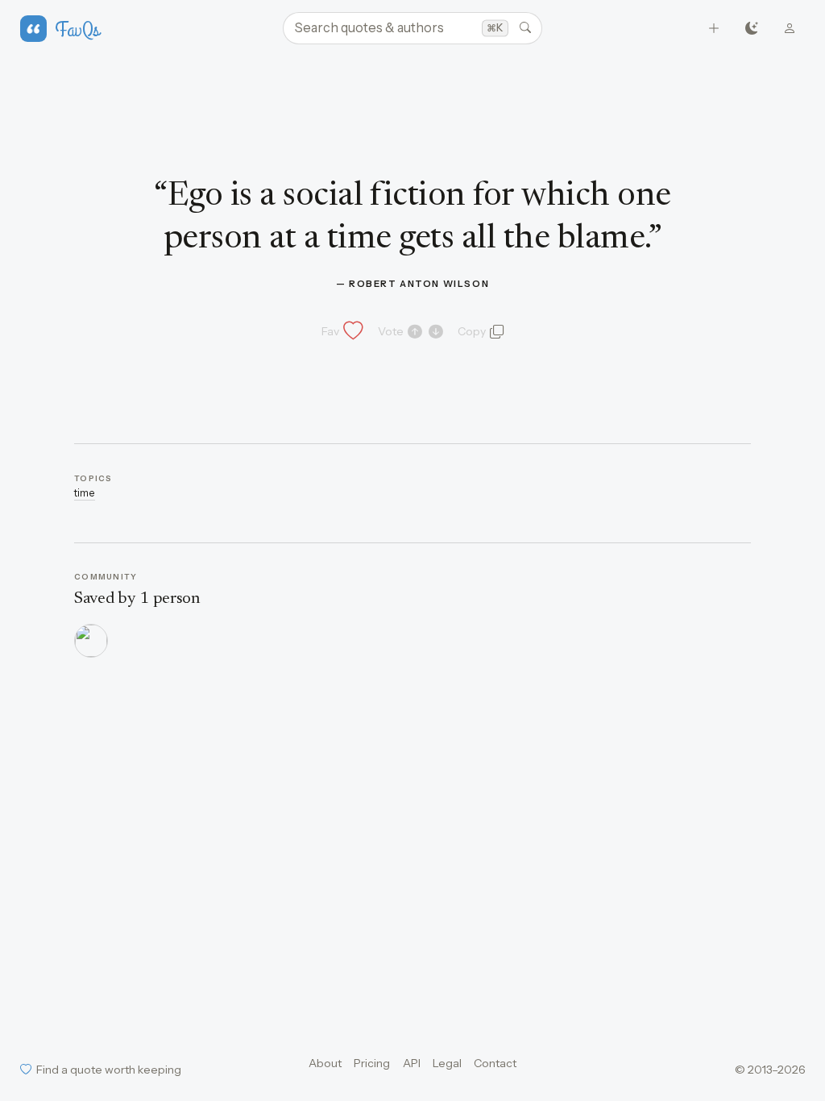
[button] (341, 331)
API (412, 1063)
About (325, 1063)
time (84, 493)
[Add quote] (714, 28)
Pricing (372, 1063)
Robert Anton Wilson (419, 283)
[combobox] (412, 28)
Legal (447, 1063)
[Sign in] (790, 28)
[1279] (91, 641)
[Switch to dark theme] (752, 28)
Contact (495, 1063)
